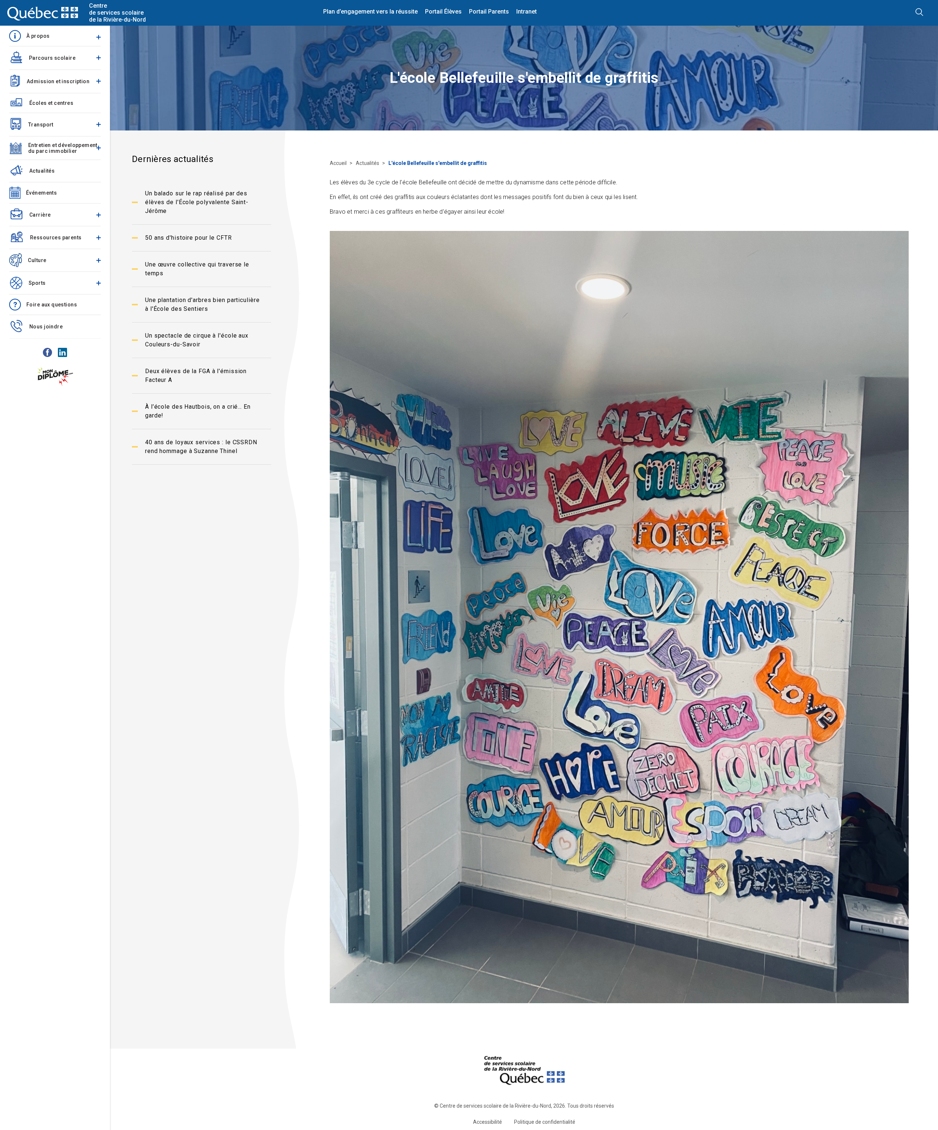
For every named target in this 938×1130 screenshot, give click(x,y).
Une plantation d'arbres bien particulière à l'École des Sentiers (202, 304)
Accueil (339, 163)
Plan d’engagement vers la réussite (370, 11)
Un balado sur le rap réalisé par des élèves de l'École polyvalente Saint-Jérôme (196, 202)
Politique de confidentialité (544, 1122)
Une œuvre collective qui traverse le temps (197, 269)
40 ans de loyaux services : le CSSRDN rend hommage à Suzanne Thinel (201, 446)
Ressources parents (56, 237)
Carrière (40, 215)
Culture (37, 260)
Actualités (42, 171)
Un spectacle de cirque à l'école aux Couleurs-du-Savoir (196, 340)
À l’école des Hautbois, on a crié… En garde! (198, 411)
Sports (37, 283)
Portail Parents (489, 11)
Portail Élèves (443, 11)
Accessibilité (487, 1122)
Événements (41, 193)
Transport (40, 125)
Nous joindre (46, 327)
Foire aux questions (51, 305)
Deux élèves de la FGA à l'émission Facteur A (196, 375)
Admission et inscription (58, 81)
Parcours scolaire (52, 58)
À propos (37, 36)
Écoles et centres (51, 103)
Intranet (526, 11)
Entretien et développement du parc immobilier (62, 148)
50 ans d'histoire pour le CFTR (188, 237)
